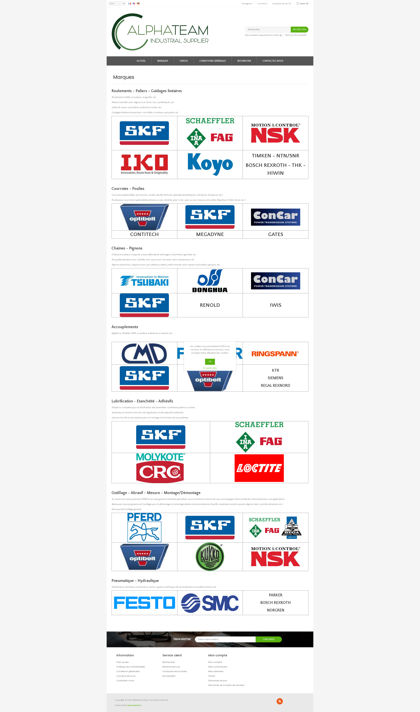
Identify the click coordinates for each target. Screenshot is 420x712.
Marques (162, 61)
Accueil (141, 61)
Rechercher (244, 61)
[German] (138, 3)
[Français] (130, 3)
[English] (134, 3)
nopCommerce (134, 705)
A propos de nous (126, 676)
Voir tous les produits (295, 35)
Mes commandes (217, 666)
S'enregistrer (247, 4)
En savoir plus (210, 368)
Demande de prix (217, 680)
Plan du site (122, 662)
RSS (280, 701)
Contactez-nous (273, 61)
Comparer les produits (174, 671)
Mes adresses (215, 671)
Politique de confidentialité (130, 666)
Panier (211, 676)
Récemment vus (171, 666)
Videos (184, 61)
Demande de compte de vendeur (226, 685)
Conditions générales (212, 61)
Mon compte (215, 662)
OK (210, 361)
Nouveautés (168, 676)
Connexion (262, 4)
